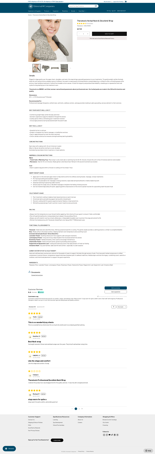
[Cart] (126, 2)
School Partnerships (58, 425)
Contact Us (31, 419)
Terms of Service (90, 451)
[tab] (32, 76)
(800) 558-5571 (121, 11)
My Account (107, 1)
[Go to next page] (82, 408)
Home (29, 15)
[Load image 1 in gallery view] (37, 68)
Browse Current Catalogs (110, 419)
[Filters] (113, 306)
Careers (80, 422)
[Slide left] (30, 68)
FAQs (29, 425)
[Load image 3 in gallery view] (55, 68)
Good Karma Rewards (34, 428)
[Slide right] (71, 68)
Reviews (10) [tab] (32, 307)
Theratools (80, 26)
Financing (105, 425)
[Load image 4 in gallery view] (64, 68)
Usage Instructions (37, 275)
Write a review (115, 288)
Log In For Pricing (118, 1)
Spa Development (58, 422)
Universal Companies (71, 451)
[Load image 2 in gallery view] (46, 68)
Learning (55, 419)
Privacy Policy (81, 451)
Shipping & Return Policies (35, 422)
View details (59, 1)
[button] (35, 11)
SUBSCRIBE (57, 440)
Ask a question (115, 292)
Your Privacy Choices (33, 430)
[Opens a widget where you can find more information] (148, 451)
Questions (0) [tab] (40, 307)
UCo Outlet (106, 422)
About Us (80, 419)
